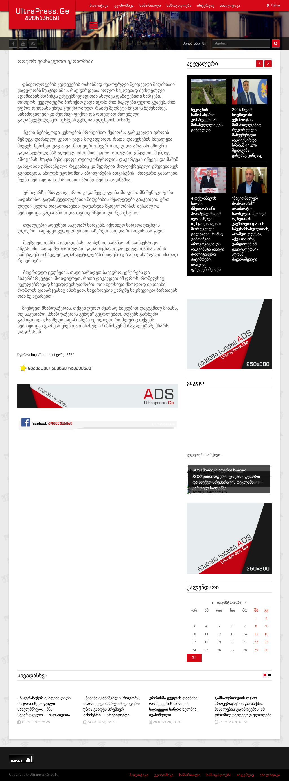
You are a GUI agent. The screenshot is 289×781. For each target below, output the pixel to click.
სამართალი (150, 5)
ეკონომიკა (124, 5)
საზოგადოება (179, 5)
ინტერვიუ (205, 5)
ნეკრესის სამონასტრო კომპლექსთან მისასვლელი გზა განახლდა (207, 119)
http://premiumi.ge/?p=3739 (53, 355)
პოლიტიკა (99, 5)
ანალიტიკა (230, 5)
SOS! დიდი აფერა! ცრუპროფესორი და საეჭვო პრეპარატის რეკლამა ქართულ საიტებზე (226, 482)
